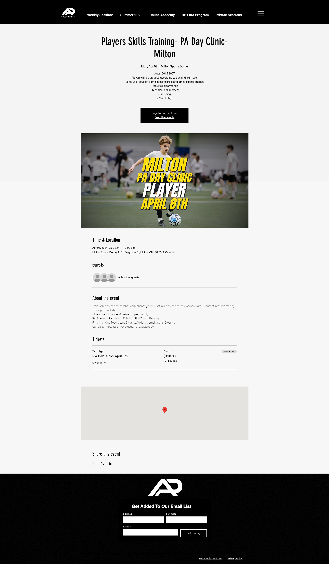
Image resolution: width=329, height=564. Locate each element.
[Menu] (261, 13)
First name (128, 513)
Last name (171, 513)
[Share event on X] (102, 463)
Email (127, 526)
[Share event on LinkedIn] (110, 463)
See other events (164, 117)
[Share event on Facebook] (94, 463)
